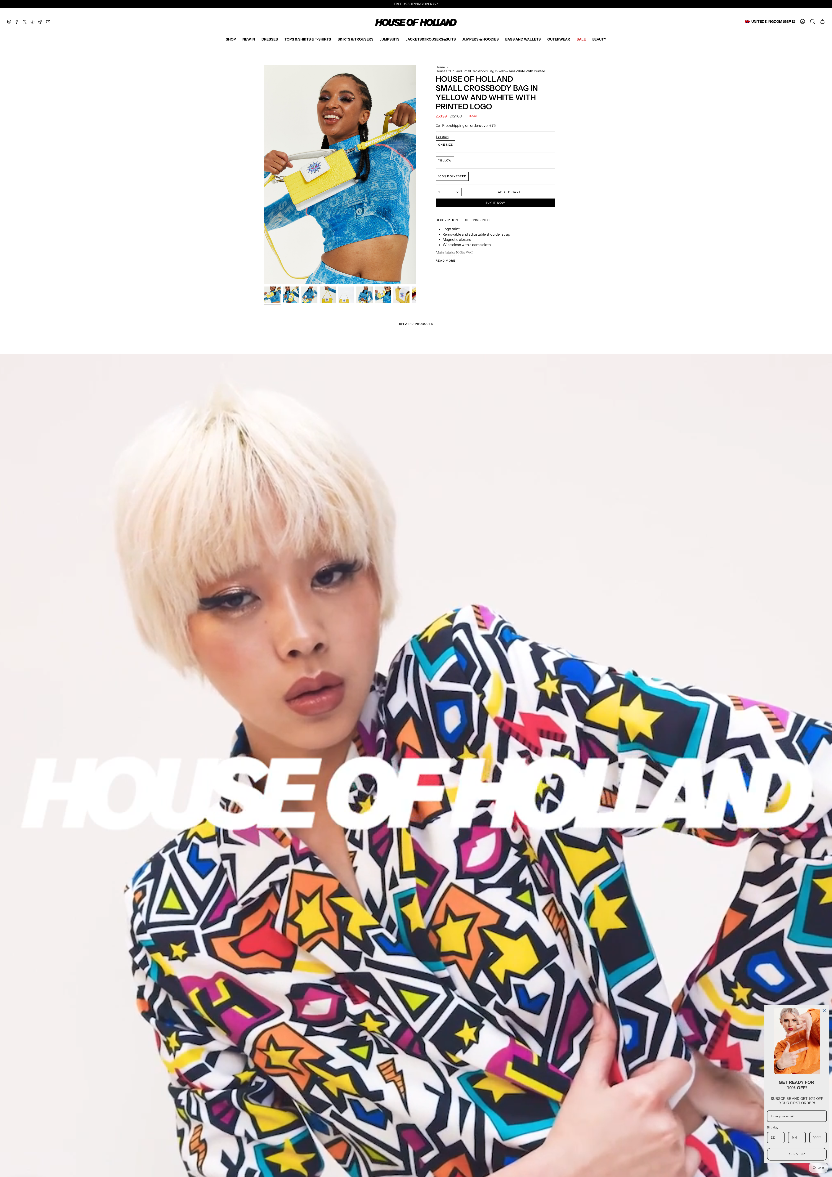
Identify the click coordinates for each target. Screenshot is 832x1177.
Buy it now (495, 202)
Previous (264, 175)
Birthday (772, 1127)
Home (440, 67)
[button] (231, 39)
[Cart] (822, 21)
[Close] (824, 1010)
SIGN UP (797, 1154)
